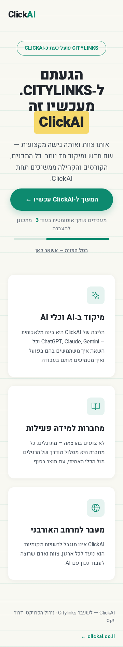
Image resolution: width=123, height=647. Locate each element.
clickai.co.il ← (98, 636)
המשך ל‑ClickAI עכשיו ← (61, 199)
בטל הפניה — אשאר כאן (62, 250)
